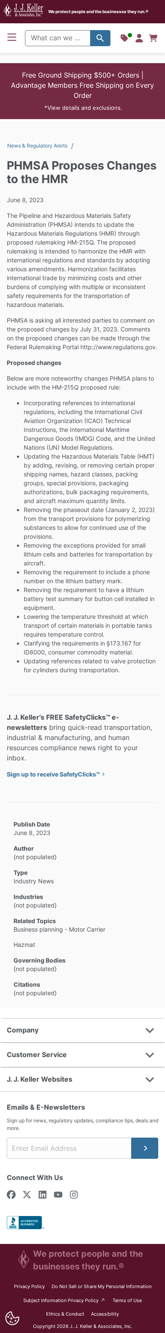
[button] (82, 91)
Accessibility (105, 1314)
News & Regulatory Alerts (37, 145)
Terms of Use (127, 1300)
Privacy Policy (29, 1286)
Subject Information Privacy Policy (64, 1300)
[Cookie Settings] (12, 1318)
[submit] (144, 1148)
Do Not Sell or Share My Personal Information (101, 1286)
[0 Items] (153, 38)
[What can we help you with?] (100, 38)
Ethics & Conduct (65, 1314)
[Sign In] (139, 38)
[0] (153, 38)
